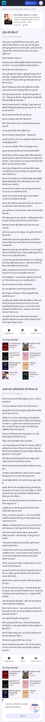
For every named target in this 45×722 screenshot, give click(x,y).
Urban (12, 9)
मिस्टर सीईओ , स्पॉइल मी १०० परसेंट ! (26, 9)
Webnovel (5, 9)
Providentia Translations (14, 36)
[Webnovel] (4, 3)
